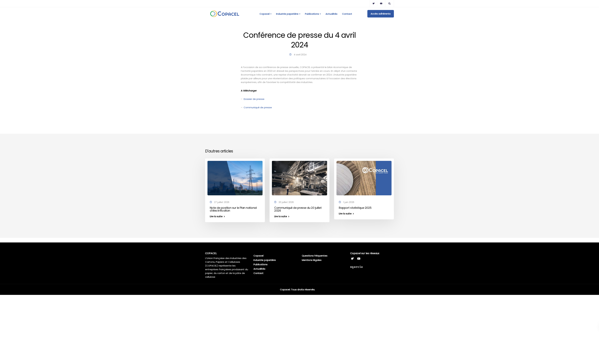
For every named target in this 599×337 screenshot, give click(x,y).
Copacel (265, 13)
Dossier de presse (254, 99)
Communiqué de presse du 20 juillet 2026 (297, 209)
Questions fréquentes (314, 255)
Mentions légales (311, 260)
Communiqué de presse (258, 107)
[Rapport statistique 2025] (364, 178)
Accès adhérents (381, 13)
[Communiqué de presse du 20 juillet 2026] (299, 178)
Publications (312, 13)
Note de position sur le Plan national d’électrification (233, 209)
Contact (347, 13)
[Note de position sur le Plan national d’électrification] (235, 178)
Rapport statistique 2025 (355, 208)
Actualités (331, 13)
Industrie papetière (287, 13)
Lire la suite (216, 216)
